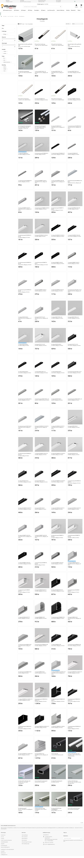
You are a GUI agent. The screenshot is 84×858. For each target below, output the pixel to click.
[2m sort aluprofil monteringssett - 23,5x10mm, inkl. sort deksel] (42, 772)
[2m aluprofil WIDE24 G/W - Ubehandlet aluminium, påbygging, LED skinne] (75, 608)
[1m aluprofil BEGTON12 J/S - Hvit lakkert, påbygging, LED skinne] (58, 308)
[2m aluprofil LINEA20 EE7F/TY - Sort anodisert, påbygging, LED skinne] (58, 581)
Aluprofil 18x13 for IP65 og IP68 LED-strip (25, 46)
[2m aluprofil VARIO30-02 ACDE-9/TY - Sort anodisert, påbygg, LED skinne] (42, 717)
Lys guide (2, 851)
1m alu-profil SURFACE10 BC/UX (58, 181)
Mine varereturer (24, 836)
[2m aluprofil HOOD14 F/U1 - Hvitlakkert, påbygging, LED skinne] (75, 444)
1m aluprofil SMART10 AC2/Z (73, 263)
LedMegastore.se (4, 854)
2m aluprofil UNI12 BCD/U (57, 345)
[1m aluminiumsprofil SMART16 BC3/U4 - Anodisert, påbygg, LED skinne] (42, 553)
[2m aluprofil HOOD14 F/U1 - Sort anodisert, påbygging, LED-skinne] (25, 471)
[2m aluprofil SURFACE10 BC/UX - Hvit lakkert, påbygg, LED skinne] (75, 198)
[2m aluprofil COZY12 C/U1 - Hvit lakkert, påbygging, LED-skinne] (42, 335)
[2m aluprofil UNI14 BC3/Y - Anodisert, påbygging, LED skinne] (42, 499)
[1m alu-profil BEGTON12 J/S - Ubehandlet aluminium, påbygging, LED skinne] (42, 62)
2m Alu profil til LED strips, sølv (74, 754)
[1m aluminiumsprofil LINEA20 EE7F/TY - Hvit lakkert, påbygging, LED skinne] (25, 581)
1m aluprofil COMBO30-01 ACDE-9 (58, 727)
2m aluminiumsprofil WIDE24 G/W (41, 645)
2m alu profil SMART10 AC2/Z (41, 181)
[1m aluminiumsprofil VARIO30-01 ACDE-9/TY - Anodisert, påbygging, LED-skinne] (75, 717)
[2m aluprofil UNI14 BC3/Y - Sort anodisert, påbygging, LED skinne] (42, 471)
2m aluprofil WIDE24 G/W (74, 618)
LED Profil (16, 16)
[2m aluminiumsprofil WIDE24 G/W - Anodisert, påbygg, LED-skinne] (25, 662)
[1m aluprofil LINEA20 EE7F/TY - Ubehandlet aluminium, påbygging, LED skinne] (75, 553)
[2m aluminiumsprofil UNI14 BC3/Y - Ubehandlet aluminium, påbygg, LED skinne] (25, 417)
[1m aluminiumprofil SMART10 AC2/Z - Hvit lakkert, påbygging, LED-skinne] (42, 198)
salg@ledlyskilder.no (51, 844)
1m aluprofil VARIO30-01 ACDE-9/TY (25, 700)
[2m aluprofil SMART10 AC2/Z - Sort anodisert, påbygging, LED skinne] (58, 253)
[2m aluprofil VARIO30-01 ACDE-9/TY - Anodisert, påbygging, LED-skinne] (25, 744)
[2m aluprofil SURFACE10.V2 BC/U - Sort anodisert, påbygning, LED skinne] (58, 226)
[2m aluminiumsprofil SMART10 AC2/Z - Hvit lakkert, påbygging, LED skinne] (58, 198)
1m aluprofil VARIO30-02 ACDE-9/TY (58, 673)
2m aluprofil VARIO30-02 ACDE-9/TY (42, 727)
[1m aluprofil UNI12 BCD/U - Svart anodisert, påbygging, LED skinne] (58, 362)
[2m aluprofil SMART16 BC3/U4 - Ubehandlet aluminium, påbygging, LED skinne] (25, 526)
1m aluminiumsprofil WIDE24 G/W (24, 645)
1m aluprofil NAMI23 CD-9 (40, 618)
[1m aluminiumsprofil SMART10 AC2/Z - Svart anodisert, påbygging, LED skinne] (42, 253)
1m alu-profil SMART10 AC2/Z (24, 209)
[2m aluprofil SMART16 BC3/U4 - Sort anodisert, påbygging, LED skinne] (75, 89)
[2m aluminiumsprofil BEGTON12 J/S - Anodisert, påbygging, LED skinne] (75, 390)
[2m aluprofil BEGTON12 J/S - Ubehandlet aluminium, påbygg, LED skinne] (58, 62)
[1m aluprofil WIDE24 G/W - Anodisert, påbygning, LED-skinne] (42, 662)
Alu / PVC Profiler (10, 16)
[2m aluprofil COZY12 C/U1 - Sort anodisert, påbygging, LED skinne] (75, 335)
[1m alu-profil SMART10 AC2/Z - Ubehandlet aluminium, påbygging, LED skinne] (25, 198)
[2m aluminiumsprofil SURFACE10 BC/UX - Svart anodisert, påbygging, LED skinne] (25, 253)
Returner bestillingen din (5, 847)
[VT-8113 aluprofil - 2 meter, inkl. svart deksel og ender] (58, 744)
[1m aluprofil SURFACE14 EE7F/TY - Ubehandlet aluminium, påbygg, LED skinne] (58, 417)
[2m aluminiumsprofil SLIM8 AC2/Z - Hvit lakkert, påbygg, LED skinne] (42, 144)
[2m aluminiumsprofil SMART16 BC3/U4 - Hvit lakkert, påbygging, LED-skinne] (58, 526)
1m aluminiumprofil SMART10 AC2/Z (42, 208)
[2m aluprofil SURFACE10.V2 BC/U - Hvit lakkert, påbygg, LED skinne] (42, 226)
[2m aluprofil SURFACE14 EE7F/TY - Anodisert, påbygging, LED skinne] (75, 499)
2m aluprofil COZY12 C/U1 (41, 318)
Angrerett (2, 843)
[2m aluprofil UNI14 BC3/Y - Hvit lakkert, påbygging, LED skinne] (75, 417)
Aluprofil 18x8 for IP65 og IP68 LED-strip (74, 46)
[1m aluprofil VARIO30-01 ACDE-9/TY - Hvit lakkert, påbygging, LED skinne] (25, 690)
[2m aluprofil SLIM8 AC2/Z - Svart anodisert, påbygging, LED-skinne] (42, 89)
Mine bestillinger (25, 835)
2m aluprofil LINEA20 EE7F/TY (40, 590)
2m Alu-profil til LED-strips (41, 809)
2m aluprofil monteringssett (25, 72)
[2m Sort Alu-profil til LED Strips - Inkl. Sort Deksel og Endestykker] (75, 799)
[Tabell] (21, 24)
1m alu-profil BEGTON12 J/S (41, 72)
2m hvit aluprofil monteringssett (24, 127)
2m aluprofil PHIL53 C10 (41, 754)
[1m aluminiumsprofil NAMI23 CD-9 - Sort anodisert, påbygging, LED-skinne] (58, 608)
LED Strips (5, 16)
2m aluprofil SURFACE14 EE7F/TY (24, 509)
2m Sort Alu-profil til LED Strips (74, 809)
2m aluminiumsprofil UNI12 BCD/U (24, 400)
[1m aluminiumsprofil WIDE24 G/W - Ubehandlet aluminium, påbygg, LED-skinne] (25, 635)
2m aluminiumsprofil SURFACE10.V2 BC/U (75, 182)
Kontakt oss (3, 835)
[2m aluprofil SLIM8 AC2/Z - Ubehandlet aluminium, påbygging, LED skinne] (58, 117)
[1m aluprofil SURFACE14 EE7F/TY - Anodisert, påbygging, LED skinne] (58, 499)
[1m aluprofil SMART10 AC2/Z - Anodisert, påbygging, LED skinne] (75, 253)
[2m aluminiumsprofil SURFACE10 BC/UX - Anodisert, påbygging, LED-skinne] (25, 280)
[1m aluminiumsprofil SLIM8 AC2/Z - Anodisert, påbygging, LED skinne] (25, 171)
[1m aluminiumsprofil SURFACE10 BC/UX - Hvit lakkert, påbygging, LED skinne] (25, 226)
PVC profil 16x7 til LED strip (41, 45)
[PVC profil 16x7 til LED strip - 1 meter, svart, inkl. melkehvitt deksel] (42, 35)
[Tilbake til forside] (1, 16)
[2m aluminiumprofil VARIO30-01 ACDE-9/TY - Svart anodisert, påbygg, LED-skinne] (75, 690)
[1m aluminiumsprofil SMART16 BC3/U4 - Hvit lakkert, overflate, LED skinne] (75, 526)
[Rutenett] (18, 24)
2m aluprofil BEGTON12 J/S (57, 72)
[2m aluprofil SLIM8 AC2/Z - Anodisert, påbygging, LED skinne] (75, 144)
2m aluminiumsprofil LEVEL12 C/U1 (75, 290)
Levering (2, 838)
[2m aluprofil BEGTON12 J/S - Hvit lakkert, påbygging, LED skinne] (75, 308)
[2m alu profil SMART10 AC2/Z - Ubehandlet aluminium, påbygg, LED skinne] (42, 171)
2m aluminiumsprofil (25, 809)
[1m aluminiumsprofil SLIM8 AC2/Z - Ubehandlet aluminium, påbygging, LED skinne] (75, 117)
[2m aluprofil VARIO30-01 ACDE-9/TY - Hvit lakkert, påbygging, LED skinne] (75, 662)
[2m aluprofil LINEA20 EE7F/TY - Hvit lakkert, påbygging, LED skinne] (42, 581)
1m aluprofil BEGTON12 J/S (57, 318)
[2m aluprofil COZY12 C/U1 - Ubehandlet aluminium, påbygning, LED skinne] (42, 308)
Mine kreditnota (24, 838)
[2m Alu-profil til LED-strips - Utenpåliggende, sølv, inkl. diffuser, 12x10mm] (42, 799)
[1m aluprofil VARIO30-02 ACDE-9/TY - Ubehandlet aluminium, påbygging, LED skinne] (58, 662)
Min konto (24, 832)
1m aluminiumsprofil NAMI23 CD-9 (58, 618)
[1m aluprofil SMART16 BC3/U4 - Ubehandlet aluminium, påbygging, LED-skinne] (42, 526)
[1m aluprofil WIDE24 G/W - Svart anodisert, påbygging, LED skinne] (58, 635)
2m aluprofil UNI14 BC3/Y (74, 427)
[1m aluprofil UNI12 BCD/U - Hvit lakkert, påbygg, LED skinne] (25, 335)
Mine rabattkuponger (25, 843)
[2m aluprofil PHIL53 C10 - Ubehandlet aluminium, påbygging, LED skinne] (42, 744)
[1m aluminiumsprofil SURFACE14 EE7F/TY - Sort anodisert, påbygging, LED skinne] (75, 471)
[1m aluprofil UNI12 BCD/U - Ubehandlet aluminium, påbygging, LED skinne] (25, 308)
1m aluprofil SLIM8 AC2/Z (24, 154)
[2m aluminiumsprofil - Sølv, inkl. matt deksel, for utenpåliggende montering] (25, 799)
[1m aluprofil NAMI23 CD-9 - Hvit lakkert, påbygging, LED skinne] (42, 608)
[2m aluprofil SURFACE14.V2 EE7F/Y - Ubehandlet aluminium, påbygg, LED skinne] (42, 417)
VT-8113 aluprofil (57, 754)
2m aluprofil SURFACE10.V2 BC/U (41, 236)
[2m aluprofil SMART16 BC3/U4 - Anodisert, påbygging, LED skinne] (58, 553)
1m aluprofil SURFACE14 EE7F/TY (57, 427)
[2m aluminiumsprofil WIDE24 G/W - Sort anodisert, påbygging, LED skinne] (75, 635)
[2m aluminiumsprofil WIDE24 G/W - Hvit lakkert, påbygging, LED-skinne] (42, 635)
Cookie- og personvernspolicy (6, 840)
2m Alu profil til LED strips (74, 782)
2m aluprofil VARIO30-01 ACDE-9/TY (75, 672)
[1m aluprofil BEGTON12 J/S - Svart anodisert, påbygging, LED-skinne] (42, 362)
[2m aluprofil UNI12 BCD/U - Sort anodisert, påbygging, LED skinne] (25, 362)
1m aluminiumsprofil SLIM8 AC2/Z (74, 127)
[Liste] (19, 24)
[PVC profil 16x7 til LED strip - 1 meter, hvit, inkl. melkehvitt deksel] (58, 35)
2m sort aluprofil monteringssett (41, 782)
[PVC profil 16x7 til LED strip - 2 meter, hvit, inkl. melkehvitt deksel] (25, 89)
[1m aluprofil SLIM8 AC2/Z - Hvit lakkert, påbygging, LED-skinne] (25, 144)
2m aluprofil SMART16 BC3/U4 (74, 99)
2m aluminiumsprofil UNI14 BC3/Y (24, 427)
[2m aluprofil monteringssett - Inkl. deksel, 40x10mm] (58, 772)
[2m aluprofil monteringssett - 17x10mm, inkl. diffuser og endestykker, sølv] (25, 62)
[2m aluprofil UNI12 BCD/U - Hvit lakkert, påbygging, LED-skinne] (58, 335)
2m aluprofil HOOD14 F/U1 (73, 454)
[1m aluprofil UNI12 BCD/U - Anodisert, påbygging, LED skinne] (58, 390)
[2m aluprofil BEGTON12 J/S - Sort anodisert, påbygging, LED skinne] (75, 62)
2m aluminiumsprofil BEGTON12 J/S (75, 400)
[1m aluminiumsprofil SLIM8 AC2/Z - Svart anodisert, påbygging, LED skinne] (58, 144)
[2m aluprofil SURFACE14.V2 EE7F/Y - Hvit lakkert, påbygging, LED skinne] (58, 444)
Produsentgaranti (4, 845)
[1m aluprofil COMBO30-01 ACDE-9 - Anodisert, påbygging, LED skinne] (58, 717)
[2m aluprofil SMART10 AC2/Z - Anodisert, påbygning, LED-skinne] (42, 280)
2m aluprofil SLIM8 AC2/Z (41, 99)
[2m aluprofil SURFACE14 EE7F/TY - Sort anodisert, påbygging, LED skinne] (25, 499)
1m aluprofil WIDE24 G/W (57, 645)
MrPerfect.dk (3, 852)
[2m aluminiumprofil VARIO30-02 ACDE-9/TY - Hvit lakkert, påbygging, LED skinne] (42, 690)
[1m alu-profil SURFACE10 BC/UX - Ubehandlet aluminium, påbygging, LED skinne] (58, 171)
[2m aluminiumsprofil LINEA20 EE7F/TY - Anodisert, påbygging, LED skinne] (75, 581)
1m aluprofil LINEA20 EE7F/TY (74, 563)
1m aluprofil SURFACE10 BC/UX (74, 236)
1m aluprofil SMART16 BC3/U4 (41, 536)
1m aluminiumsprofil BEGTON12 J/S (42, 400)
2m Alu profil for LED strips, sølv (24, 782)
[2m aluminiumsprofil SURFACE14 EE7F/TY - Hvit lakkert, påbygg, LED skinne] (25, 444)
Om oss (2, 836)
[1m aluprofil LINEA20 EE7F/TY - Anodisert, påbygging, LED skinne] (25, 608)
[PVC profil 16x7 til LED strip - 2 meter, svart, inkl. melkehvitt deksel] (58, 89)
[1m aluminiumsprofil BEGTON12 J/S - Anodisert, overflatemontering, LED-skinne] (42, 390)
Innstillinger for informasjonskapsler (7, 849)
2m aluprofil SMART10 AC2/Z (57, 263)
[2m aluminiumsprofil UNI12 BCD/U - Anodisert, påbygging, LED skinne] (25, 390)
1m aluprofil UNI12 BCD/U (24, 318)
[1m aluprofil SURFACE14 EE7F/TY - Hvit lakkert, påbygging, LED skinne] (42, 444)
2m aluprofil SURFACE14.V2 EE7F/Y (42, 427)
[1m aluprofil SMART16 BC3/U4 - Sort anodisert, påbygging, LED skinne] (25, 553)
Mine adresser (24, 840)
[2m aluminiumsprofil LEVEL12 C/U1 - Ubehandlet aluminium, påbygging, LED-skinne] (75, 280)
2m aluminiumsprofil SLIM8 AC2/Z (41, 154)
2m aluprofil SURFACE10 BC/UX (74, 208)
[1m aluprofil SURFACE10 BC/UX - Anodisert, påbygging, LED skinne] (58, 280)
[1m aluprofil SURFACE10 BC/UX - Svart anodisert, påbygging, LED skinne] (75, 226)
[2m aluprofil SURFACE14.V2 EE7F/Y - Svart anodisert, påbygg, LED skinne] (58, 471)
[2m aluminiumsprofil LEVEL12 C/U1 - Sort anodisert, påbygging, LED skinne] (75, 362)
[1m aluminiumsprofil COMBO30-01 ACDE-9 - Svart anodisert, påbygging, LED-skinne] (58, 690)
